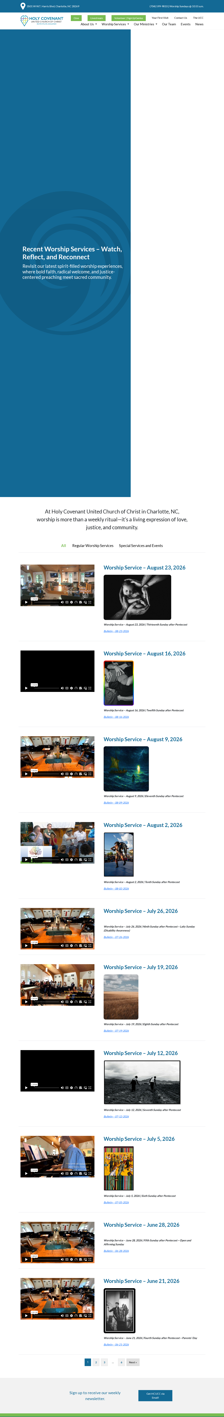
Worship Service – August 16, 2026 (145, 653)
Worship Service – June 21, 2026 (142, 1281)
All (63, 546)
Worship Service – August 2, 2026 (143, 825)
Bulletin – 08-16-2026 (116, 716)
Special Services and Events (141, 546)
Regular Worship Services (92, 546)
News (199, 24)
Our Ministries (144, 24)
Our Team (169, 24)
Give (76, 17)
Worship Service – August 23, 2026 (145, 567)
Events (186, 24)
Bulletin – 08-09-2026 (116, 802)
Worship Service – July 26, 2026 (141, 911)
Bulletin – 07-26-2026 (116, 937)
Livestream (96, 17)
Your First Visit (160, 17)
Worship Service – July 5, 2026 (139, 1139)
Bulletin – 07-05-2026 (116, 1202)
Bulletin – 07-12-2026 (116, 1116)
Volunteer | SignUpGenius (128, 17)
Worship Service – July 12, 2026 (141, 1053)
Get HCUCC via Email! (155, 1395)
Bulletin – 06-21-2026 (116, 1344)
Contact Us (180, 17)
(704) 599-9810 (159, 6)
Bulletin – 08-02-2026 (116, 888)
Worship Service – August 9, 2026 (143, 739)
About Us (87, 24)
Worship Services (114, 24)
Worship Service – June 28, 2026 (142, 1224)
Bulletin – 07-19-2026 (116, 1030)
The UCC (198, 17)
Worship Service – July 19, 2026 (141, 967)
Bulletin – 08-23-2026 (116, 631)
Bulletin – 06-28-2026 (116, 1250)
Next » (133, 1362)
